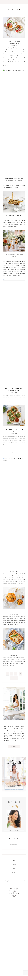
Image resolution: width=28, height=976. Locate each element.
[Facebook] (6, 838)
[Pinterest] (12, 838)
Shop (14, 868)
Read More (14, 746)
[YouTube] (18, 838)
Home (14, 860)
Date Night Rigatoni (14, 612)
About (14, 872)
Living (14, 864)
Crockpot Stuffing (14, 216)
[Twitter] (15, 838)
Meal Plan (14, 856)
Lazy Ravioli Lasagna (14, 653)
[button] (14, 2)
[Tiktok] (21, 838)
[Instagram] (9, 838)
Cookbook (14, 847)
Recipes (14, 852)
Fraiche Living (14, 9)
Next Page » (14, 677)
